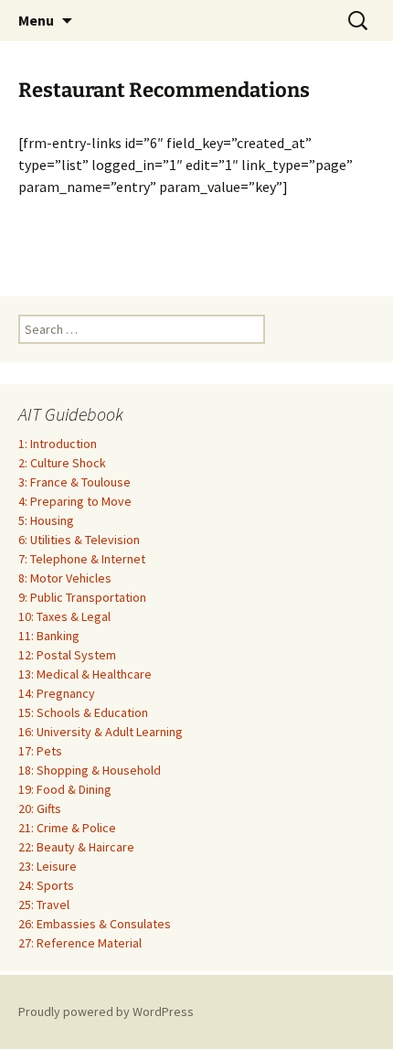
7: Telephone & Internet (81, 559)
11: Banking (49, 635)
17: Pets (40, 751)
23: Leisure (47, 866)
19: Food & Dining (65, 789)
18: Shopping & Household (89, 770)
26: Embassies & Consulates (94, 923)
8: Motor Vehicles (65, 578)
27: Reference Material (80, 943)
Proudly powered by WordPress (106, 1011)
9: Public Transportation (82, 597)
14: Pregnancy (56, 693)
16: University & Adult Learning (100, 731)
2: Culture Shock (62, 463)
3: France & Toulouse (74, 482)
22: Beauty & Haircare (76, 847)
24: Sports (46, 885)
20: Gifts (39, 808)
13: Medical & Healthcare (85, 674)
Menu (36, 20)
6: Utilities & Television (79, 539)
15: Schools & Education (83, 712)
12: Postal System (67, 655)
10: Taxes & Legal (64, 616)
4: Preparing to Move (75, 501)
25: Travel (43, 904)
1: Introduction (57, 443)
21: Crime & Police (67, 827)
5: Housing (46, 520)
